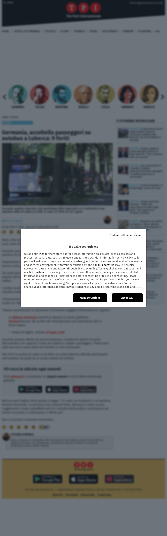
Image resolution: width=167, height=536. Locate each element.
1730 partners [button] (46, 253)
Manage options (90, 297)
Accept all (127, 297)
